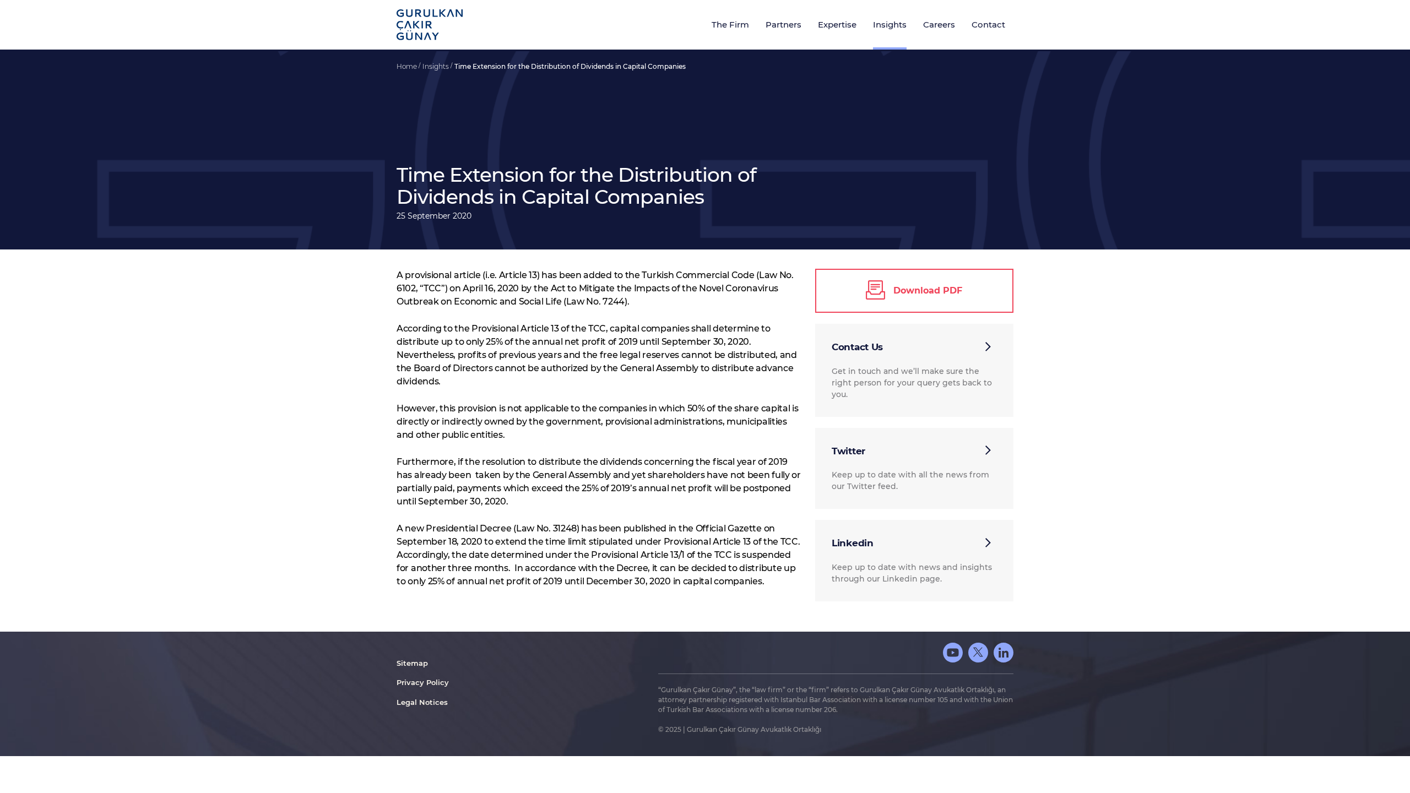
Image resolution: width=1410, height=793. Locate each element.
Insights (436, 66)
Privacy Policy (423, 682)
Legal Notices (422, 702)
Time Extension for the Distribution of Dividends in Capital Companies (570, 66)
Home (408, 66)
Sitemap (412, 663)
